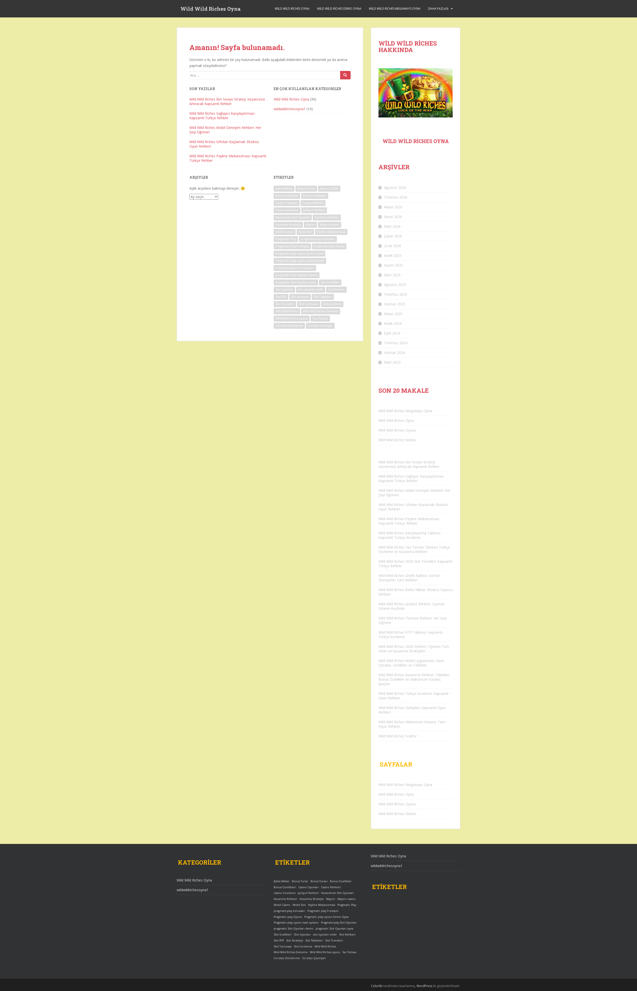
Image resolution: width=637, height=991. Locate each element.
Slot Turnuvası (308, 304)
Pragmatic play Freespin (292, 246)
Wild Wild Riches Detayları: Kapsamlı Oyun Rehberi (412, 710)
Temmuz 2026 (395, 197)
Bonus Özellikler (286, 196)
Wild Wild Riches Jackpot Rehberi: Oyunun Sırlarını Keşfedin (411, 606)
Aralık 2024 (393, 323)
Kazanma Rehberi (327, 217)
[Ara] (345, 75)
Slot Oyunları (284, 289)
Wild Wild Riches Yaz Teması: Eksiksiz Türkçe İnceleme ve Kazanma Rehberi (414, 549)
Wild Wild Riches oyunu (291, 318)
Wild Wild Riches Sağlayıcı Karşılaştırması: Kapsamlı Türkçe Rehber (222, 115)
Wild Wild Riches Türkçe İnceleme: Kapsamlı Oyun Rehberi (413, 695)
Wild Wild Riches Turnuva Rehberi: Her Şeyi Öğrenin (412, 620)
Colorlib (376, 986)
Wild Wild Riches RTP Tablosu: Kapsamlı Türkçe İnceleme (410, 634)
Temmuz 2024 (395, 342)
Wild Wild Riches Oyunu (397, 430)
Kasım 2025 (393, 265)
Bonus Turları (329, 188)
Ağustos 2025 (395, 284)
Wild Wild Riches (286, 311)
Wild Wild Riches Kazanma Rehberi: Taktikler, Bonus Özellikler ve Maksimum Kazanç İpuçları (414, 679)
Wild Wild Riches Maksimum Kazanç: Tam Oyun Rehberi (411, 724)
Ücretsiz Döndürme (289, 326)
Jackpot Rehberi (314, 210)
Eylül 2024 (392, 333)
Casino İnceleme (287, 210)
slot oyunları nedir (310, 289)
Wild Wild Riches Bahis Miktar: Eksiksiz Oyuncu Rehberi (415, 592)
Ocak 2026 (392, 245)
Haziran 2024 (394, 352)
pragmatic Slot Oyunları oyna (295, 282)
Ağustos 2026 (395, 187)
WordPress (424, 986)
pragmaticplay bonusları (318, 239)
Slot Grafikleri (330, 282)
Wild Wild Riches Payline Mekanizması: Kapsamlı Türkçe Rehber (227, 158)
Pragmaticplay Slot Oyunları (294, 268)
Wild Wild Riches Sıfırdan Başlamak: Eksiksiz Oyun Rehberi (224, 144)
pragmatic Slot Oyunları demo (296, 275)
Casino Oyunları (286, 203)
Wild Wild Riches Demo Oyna (339, 8)
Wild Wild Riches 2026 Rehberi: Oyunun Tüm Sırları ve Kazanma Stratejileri (413, 648)
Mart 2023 (392, 362)
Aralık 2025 (393, 255)
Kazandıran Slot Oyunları (292, 217)
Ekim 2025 (392, 275)
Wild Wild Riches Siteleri (397, 440)
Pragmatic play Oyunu (329, 246)
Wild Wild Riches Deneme (320, 311)
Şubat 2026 (393, 236)
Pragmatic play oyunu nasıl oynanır (299, 261)
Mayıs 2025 (393, 313)
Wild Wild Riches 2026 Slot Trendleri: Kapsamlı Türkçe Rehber (415, 563)
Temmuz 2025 (395, 294)
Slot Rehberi (336, 289)
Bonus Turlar (306, 188)
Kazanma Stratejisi (288, 224)
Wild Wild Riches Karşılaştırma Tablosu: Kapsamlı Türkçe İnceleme (409, 535)
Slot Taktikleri (323, 297)
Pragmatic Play (285, 239)
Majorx (310, 224)
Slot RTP (281, 297)
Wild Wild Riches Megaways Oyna (395, 8)
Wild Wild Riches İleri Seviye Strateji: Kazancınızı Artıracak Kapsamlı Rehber (227, 101)
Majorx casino (329, 224)
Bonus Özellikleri (314, 196)
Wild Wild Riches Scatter (397, 736)
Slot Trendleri (284, 304)
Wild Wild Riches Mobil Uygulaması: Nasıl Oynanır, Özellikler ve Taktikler (411, 662)
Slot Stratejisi (300, 297)
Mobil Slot (305, 232)
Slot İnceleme (332, 304)
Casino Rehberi (313, 203)
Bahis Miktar (284, 188)
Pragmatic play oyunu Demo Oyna (299, 253)
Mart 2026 (392, 226)
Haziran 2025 (394, 304)
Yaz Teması (320, 318)
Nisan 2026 (393, 216)
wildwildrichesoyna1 (290, 109)
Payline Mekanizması (331, 232)
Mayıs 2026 (393, 207)
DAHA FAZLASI (438, 8)
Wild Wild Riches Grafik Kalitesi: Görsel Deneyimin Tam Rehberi (408, 577)
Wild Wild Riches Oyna (210, 8)
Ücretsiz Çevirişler (320, 326)
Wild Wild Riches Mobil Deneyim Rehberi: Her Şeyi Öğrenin (225, 129)
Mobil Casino (284, 232)
